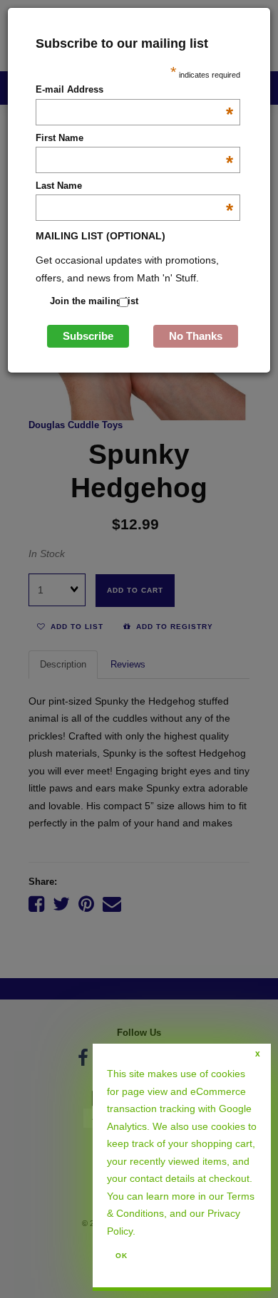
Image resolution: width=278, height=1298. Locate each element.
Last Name (134, 186)
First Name (134, 139)
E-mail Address (134, 90)
